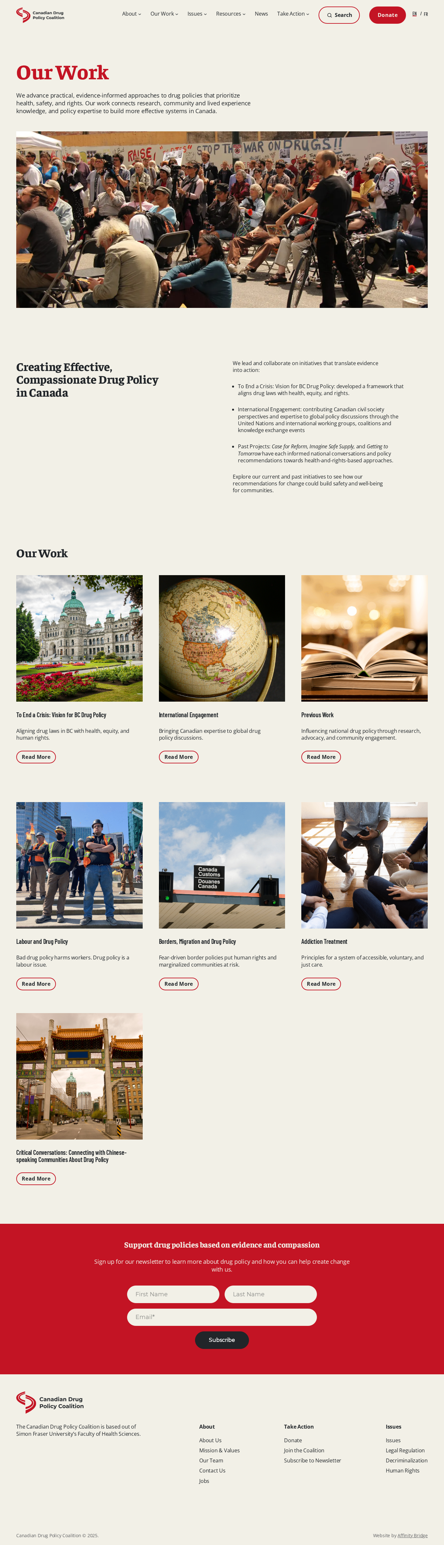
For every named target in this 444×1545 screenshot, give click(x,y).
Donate (388, 15)
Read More (36, 756)
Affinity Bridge (413, 1535)
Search (343, 15)
